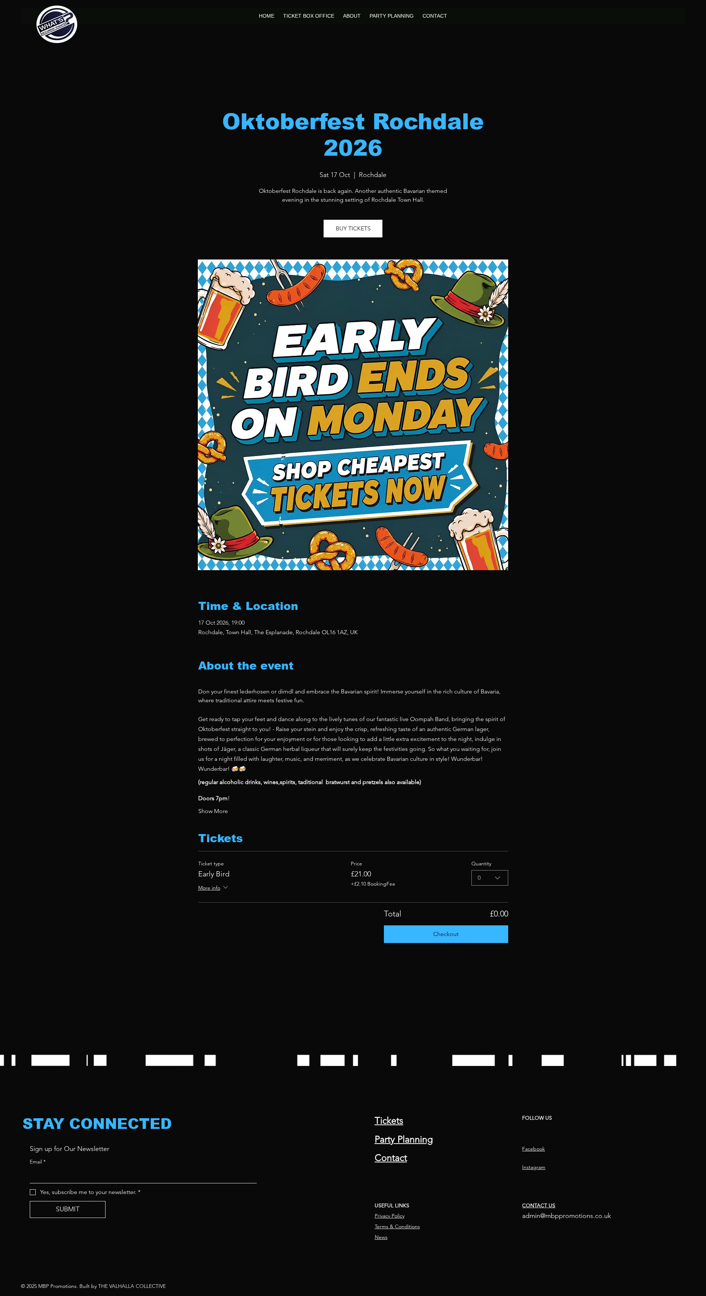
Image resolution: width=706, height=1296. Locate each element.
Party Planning (404, 1139)
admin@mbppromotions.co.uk (566, 1216)
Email (38, 1161)
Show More (213, 811)
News (381, 1237)
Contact (391, 1157)
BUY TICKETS (353, 228)
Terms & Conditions (397, 1226)
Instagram (533, 1167)
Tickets (389, 1120)
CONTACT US (538, 1205)
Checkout (446, 933)
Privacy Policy (389, 1215)
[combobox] (489, 878)
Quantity (481, 863)
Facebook (533, 1148)
